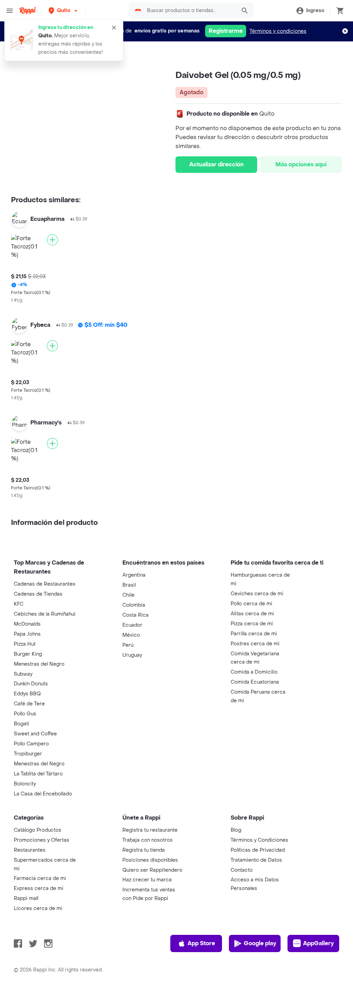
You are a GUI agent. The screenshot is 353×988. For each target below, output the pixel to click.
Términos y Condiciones (259, 840)
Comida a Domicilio (254, 672)
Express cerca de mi (38, 888)
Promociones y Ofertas (41, 840)
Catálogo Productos (37, 830)
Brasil (129, 585)
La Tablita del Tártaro (38, 774)
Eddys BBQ (27, 694)
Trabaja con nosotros (147, 840)
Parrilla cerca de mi (254, 633)
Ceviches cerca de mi (257, 593)
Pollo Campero (31, 744)
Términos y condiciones (278, 31)
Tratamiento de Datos (256, 860)
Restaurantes (30, 850)
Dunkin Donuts (31, 684)
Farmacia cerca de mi (40, 878)
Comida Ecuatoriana (255, 682)
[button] (63, 10)
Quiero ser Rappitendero (152, 870)
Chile (128, 595)
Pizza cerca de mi (252, 623)
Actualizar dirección (216, 164)
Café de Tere (29, 704)
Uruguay (132, 655)
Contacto (242, 870)
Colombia (133, 605)
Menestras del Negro (39, 664)
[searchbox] (189, 10)
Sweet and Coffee (35, 734)
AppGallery (318, 943)
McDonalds (27, 624)
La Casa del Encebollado (43, 794)
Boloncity (25, 784)
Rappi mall (26, 898)
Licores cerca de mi (38, 908)
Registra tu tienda (143, 850)
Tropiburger (28, 754)
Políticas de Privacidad (258, 850)
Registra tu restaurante (150, 830)
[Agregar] (52, 239)
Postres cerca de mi (255, 643)
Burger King (28, 654)
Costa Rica (135, 615)
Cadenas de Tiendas (38, 594)
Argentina (133, 575)
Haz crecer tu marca (147, 880)
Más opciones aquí (300, 164)
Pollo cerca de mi (251, 603)
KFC (18, 604)
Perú (127, 645)
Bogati (21, 724)
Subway (23, 674)
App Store (201, 943)
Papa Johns (27, 634)
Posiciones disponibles (150, 860)
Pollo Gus (25, 714)
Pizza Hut (25, 644)
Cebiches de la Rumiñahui (44, 614)
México (131, 635)
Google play (260, 943)
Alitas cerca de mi (252, 613)
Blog (236, 830)
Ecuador (132, 625)
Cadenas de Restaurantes (44, 584)
